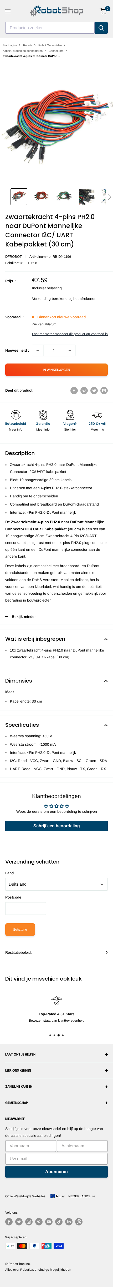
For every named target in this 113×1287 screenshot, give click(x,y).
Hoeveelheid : (17, 350)
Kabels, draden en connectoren (23, 50)
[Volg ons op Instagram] (29, 1221)
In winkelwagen (56, 370)
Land (9, 873)
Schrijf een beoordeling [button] (56, 826)
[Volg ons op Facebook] (9, 1221)
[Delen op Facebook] (74, 390)
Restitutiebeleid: (18, 952)
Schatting (20, 929)
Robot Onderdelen (50, 45)
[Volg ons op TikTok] (59, 1221)
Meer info (15, 429)
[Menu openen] (8, 11)
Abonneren (56, 1171)
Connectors (56, 50)
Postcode (13, 897)
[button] (109, 197)
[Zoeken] (101, 28)
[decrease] (37, 350)
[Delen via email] (104, 390)
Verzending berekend (50, 298)
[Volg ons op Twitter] (19, 1221)
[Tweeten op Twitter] (94, 390)
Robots (27, 45)
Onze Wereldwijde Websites (25, 1196)
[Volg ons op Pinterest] (39, 1221)
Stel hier (70, 429)
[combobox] (50, 28)
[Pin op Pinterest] (84, 390)
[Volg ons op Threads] (79, 1221)
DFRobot (13, 257)
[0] (103, 11)
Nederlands (80, 1196)
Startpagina (10, 45)
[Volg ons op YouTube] (49, 1221)
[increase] (69, 350)
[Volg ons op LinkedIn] (69, 1221)
